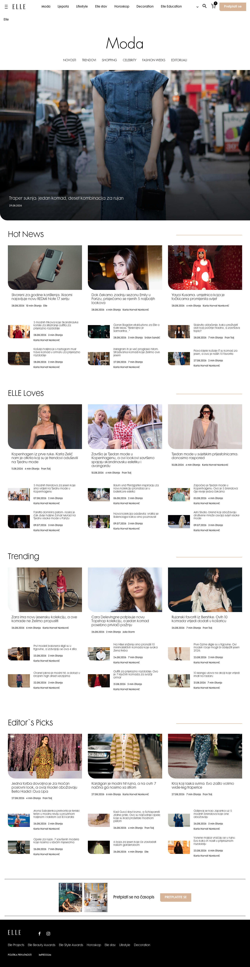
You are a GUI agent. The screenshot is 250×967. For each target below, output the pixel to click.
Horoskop (121, 6)
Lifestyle (82, 6)
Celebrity (129, 60)
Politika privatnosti (19, 955)
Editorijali (179, 60)
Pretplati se (233, 6)
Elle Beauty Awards (41, 945)
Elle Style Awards (71, 945)
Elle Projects (16, 945)
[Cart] (213, 7)
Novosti (69, 60)
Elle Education (171, 6)
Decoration (145, 6)
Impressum (45, 955)
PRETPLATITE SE (176, 897)
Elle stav (101, 6)
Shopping (109, 60)
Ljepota (63, 6)
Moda (46, 6)
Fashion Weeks (153, 60)
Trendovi (89, 60)
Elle (6, 19)
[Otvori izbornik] (6, 6)
